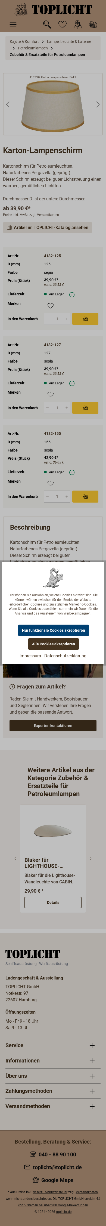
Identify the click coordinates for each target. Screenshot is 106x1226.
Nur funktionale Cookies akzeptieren (53, 630)
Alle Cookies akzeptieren (53, 644)
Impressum (30, 655)
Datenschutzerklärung (65, 655)
